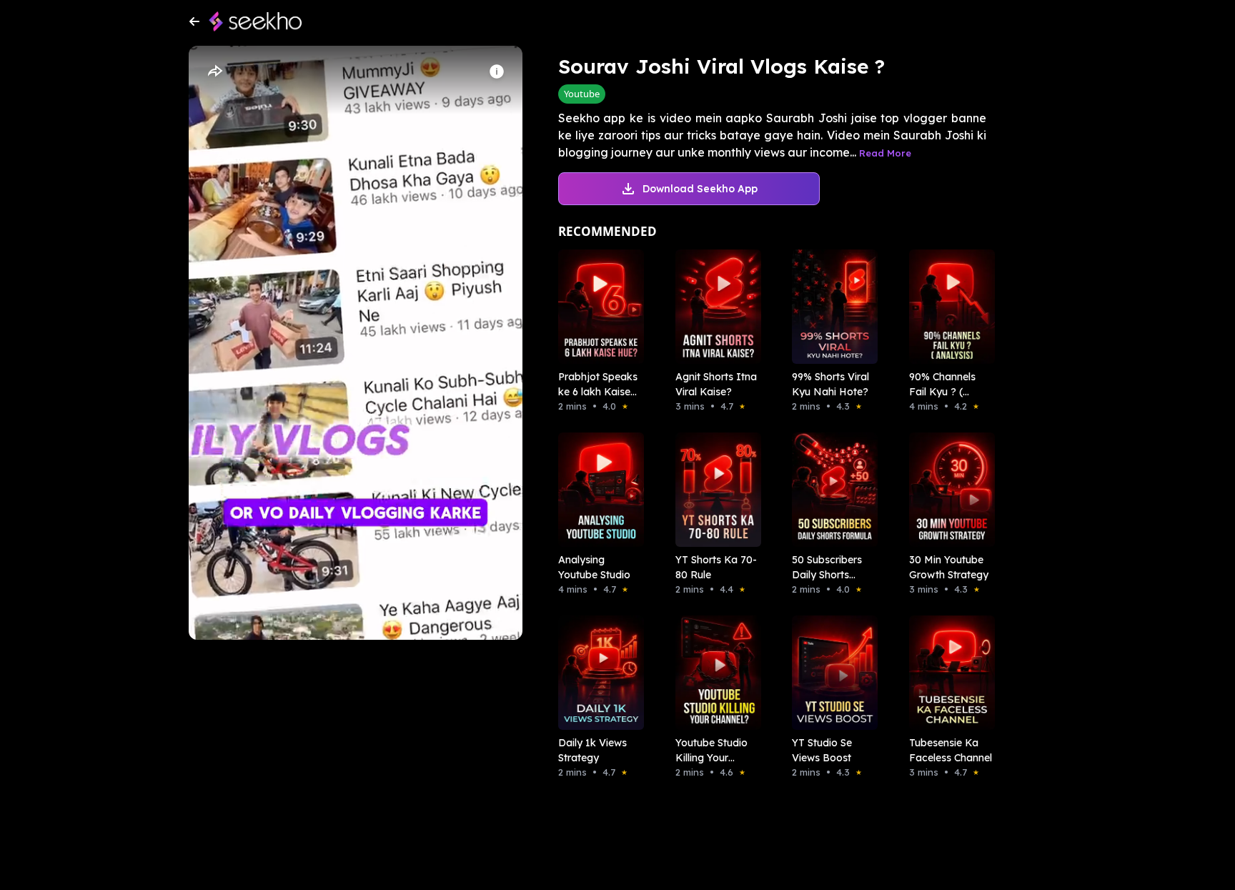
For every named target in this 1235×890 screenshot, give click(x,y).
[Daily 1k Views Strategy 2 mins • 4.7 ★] (596, 672)
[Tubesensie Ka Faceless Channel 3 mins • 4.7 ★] (947, 672)
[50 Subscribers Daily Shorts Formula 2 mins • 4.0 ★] (830, 489)
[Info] (496, 71)
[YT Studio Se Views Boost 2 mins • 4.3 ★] (830, 672)
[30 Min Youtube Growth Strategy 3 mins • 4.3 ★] (947, 489)
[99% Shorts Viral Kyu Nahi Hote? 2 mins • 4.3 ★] (830, 306)
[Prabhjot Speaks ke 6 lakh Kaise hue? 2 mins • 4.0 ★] (596, 306)
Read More (885, 153)
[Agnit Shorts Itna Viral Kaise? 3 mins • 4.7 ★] (714, 306)
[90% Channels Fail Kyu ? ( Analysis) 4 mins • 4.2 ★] (947, 306)
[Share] (214, 71)
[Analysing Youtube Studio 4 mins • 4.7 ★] (596, 489)
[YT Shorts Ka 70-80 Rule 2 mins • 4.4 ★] (714, 489)
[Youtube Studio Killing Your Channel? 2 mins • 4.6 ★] (714, 672)
